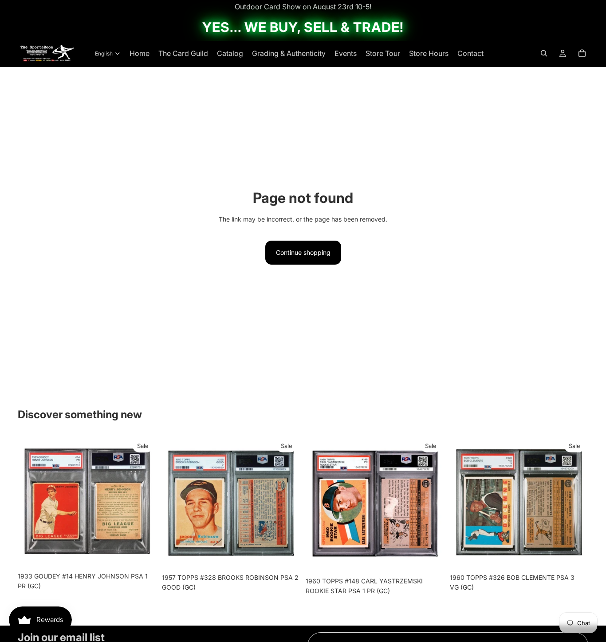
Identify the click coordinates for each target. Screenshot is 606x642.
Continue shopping (303, 252)
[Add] (143, 554)
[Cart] (582, 53)
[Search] (544, 53)
